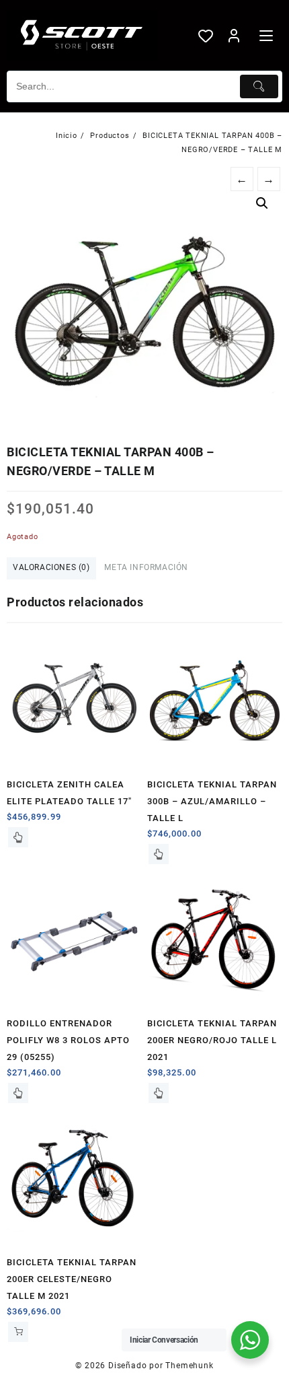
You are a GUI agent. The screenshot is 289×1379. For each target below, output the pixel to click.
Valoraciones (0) (51, 567)
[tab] (51, 568)
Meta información (146, 567)
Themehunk (189, 1365)
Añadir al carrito (18, 1332)
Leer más (18, 837)
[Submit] (259, 86)
